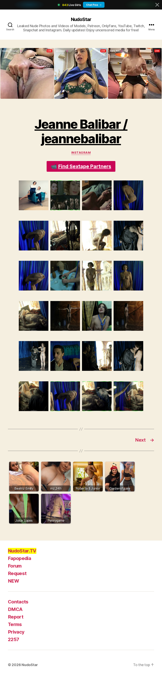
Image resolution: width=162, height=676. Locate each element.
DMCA (15, 609)
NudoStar (81, 19)
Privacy (16, 632)
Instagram (81, 152)
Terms (15, 624)
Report (15, 617)
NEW (13, 581)
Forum (15, 566)
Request (17, 573)
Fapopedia (19, 558)
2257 (13, 639)
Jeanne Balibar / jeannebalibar (81, 131)
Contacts (18, 602)
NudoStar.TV (22, 551)
